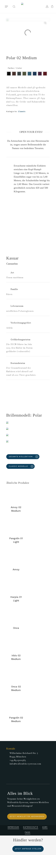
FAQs (27, 832)
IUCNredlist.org (14, 393)
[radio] (9, 74)
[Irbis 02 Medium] (16, 642)
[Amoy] (16, 556)
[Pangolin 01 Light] (16, 525)
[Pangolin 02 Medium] (16, 705)
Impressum (13, 827)
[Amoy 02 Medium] (16, 494)
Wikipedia (29, 389)
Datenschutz (30, 827)
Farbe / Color (15, 68)
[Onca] (16, 615)
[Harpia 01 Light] (16, 584)
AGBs (45, 827)
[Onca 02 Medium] (16, 674)
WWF (19, 389)
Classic (22, 111)
